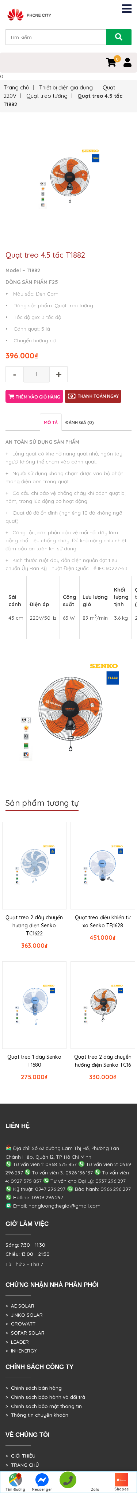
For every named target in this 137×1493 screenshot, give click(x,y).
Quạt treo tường (47, 95)
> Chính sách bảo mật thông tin (43, 1406)
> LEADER (17, 1342)
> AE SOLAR (19, 1306)
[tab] (51, 422)
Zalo (95, 1489)
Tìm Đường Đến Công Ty (15, 1490)
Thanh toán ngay (98, 396)
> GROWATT (20, 1324)
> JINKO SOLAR (24, 1315)
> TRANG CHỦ (22, 1465)
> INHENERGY (21, 1351)
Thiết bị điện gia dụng (66, 87)
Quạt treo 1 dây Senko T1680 (34, 1061)
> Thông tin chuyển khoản (36, 1415)
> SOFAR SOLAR (25, 1333)
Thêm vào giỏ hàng (38, 397)
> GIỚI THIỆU (20, 1456)
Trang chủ (16, 87)
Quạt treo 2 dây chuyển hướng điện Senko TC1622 (34, 925)
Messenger (42, 1489)
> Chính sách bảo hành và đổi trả (45, 1397)
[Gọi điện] (67, 1482)
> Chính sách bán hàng (33, 1388)
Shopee (121, 1489)
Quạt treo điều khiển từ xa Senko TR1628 (102, 921)
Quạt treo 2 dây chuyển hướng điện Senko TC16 (103, 1061)
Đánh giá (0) (79, 422)
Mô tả (51, 422)
